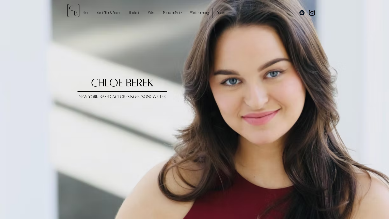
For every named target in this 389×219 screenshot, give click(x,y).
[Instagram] (312, 13)
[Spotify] (302, 13)
